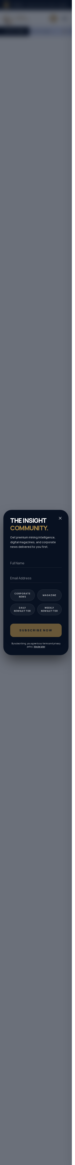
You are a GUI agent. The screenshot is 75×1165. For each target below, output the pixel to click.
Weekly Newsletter (49, 609)
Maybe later (39, 646)
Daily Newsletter (22, 609)
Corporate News (22, 595)
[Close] (60, 518)
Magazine (49, 595)
